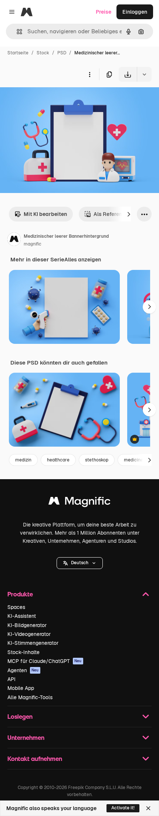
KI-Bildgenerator (27, 625)
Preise (103, 12)
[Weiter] (128, 214)
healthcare (58, 460)
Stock (43, 53)
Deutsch (79, 563)
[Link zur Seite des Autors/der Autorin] (14, 240)
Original (47, 98)
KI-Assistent (21, 616)
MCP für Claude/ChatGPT (44, 661)
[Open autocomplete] (16, 31)
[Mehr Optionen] (89, 74)
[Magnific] (79, 502)
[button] (80, 563)
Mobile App (20, 688)
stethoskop (96, 460)
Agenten (23, 670)
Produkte (20, 594)
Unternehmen (25, 737)
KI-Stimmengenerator (32, 643)
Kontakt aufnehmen (34, 758)
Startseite (17, 53)
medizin (23, 460)
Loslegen (20, 716)
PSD (61, 53)
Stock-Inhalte (23, 652)
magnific (32, 244)
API (11, 679)
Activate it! (123, 808)
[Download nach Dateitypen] (144, 74)
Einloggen (134, 12)
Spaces (16, 607)
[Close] (148, 808)
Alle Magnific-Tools (30, 697)
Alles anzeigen (82, 259)
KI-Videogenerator (29, 634)
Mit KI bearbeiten (45, 214)
